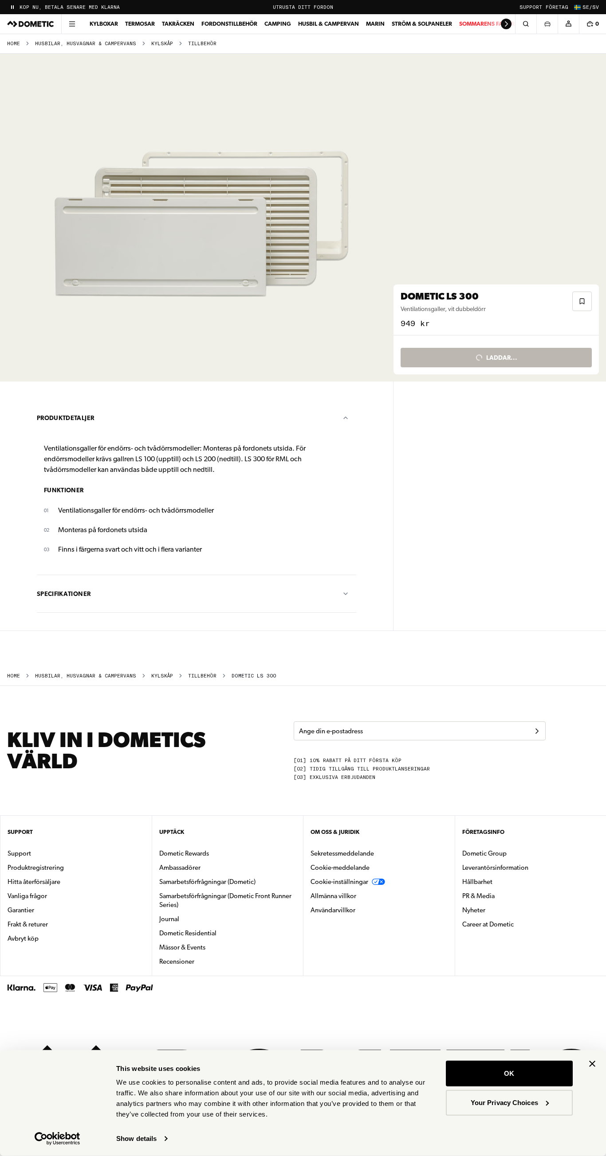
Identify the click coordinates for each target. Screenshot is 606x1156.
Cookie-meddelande (340, 868)
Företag (557, 7)
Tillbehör (202, 43)
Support (530, 7)
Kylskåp (162, 43)
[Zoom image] (200, 217)
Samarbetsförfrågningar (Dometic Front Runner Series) (225, 900)
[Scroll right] (506, 24)
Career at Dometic (516, 924)
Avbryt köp (23, 938)
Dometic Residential (215, 933)
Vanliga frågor (27, 896)
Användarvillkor (333, 910)
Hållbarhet (477, 882)
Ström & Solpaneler (422, 23)
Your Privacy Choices (504, 1102)
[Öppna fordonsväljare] (547, 24)
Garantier (21, 910)
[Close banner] (592, 1064)
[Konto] (568, 24)
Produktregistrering (36, 868)
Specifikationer (64, 593)
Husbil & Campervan (328, 23)
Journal (169, 919)
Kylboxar (104, 23)
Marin (375, 23)
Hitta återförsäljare (34, 882)
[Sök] (525, 24)
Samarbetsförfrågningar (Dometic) (207, 882)
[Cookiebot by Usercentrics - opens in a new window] (57, 1138)
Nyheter (501, 910)
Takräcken (178, 23)
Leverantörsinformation (495, 868)
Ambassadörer (180, 868)
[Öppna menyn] (72, 24)
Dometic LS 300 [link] (254, 675)
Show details (136, 1138)
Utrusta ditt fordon (303, 7)
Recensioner (176, 961)
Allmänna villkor (333, 896)
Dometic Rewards (184, 853)
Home (13, 43)
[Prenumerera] (537, 731)
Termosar (140, 23)
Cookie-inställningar (339, 882)
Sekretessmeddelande (342, 853)
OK (509, 1073)
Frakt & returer (28, 924)
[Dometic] (30, 24)
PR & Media (506, 895)
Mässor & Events (182, 947)
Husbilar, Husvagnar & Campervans (85, 43)
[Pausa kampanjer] (12, 7)
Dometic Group (512, 853)
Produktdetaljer (65, 417)
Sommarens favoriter (492, 23)
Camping (277, 23)
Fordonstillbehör (229, 23)
